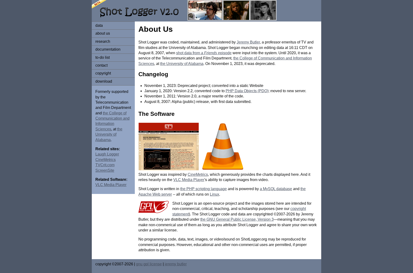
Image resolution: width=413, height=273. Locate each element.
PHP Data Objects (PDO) (247, 91)
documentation (107, 49)
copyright (103, 73)
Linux (214, 194)
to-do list (102, 57)
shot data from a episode (204, 53)
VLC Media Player (110, 185)
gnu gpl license (149, 264)
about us (102, 33)
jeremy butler (176, 264)
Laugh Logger (107, 154)
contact (101, 65)
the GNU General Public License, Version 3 (237, 219)
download (103, 81)
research (102, 41)
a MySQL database (276, 189)
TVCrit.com (104, 165)
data (99, 25)
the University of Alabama (108, 134)
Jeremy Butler (248, 42)
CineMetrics (105, 160)
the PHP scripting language (203, 189)
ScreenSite (104, 170)
